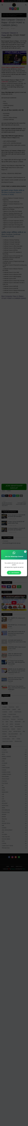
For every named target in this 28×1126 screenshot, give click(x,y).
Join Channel (15, 572)
